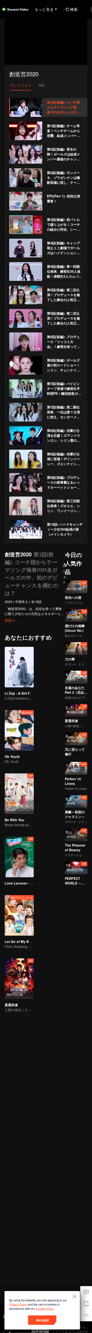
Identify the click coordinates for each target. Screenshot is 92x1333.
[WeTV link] (15, 9)
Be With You (14, 819)
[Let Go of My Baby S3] (19, 915)
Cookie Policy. (45, 1308)
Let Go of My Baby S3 (22, 941)
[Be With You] (19, 793)
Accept (42, 1320)
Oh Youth (12, 756)
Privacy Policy (18, 1304)
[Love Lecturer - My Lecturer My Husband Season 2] (19, 857)
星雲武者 (11, 1004)
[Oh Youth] (19, 730)
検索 (74, 9)
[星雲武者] (19, 978)
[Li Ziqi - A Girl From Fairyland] (19, 667)
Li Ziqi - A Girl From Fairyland (28, 693)
